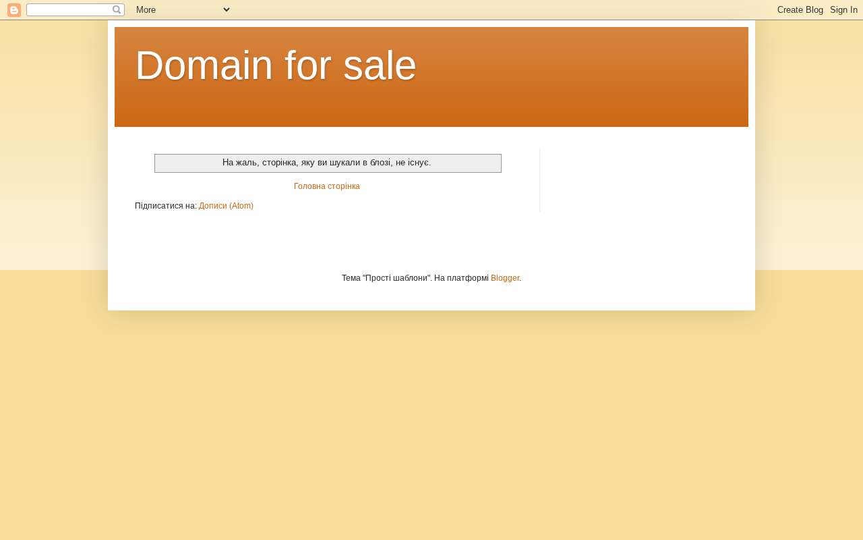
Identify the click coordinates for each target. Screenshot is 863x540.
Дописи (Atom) (226, 206)
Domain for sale (276, 65)
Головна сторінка (327, 186)
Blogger (505, 278)
